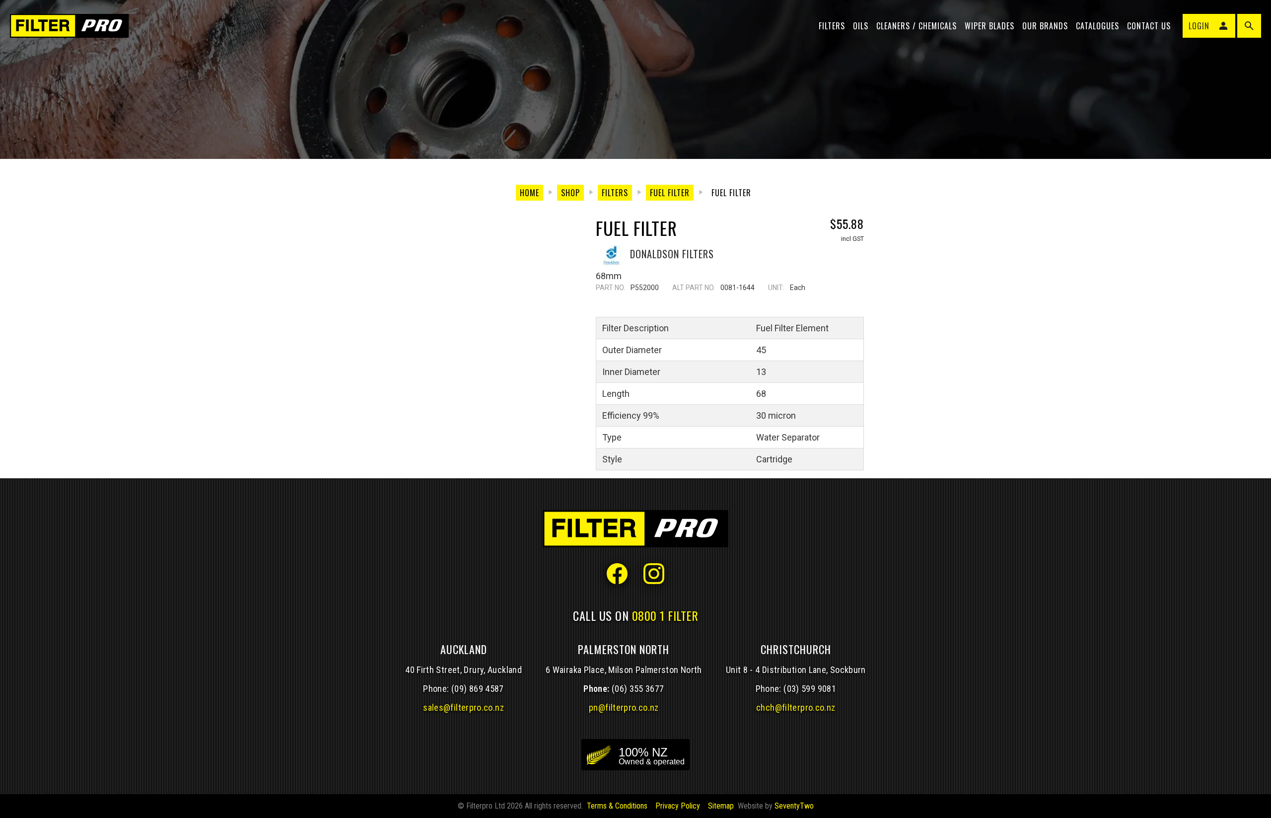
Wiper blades (989, 26)
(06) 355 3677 (638, 688)
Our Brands (1045, 26)
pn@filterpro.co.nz (624, 707)
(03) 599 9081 (809, 688)
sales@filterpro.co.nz (463, 707)
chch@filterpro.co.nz (795, 707)
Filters (832, 26)
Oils (860, 26)
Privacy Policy (677, 806)
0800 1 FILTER (665, 615)
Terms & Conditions (617, 806)
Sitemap (721, 806)
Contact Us (1149, 26)
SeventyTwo (794, 806)
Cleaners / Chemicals (916, 26)
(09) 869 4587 (477, 688)
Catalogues (1097, 26)
